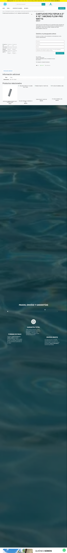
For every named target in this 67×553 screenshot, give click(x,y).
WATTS (39, 59)
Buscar (43, 4)
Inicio (4, 8)
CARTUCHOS (41, 58)
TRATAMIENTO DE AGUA (9, 11)
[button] (32, 14)
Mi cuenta (26, 8)
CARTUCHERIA (17, 11)
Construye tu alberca (17, 8)
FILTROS (45, 58)
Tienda (8, 8)
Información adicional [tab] (7, 70)
